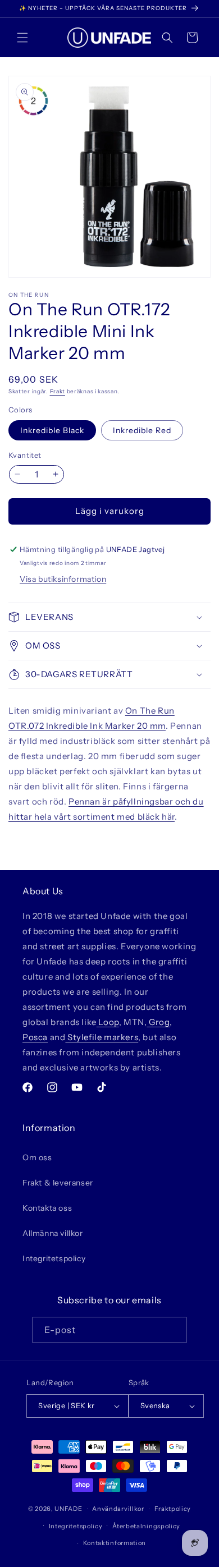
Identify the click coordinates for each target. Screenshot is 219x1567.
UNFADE (68, 1509)
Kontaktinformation (115, 1543)
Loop (108, 1022)
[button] (22, 37)
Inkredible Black (52, 430)
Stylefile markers (101, 1037)
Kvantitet (25, 455)
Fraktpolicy (172, 1509)
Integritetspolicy (53, 1258)
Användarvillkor (118, 1509)
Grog (158, 1022)
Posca (35, 1037)
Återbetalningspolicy (146, 1526)
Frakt (58, 391)
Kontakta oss (47, 1208)
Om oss (37, 1157)
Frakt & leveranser (57, 1183)
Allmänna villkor (52, 1233)
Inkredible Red (142, 430)
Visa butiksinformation (63, 579)
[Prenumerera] (173, 1330)
